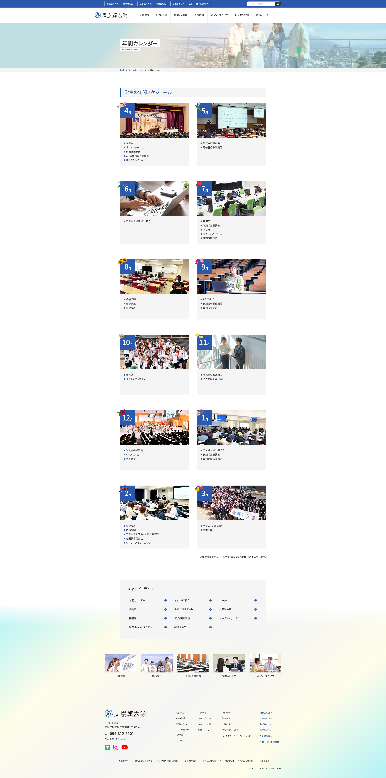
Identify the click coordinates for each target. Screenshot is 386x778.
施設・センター (204, 730)
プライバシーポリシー (232, 730)
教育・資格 (180, 718)
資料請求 (226, 718)
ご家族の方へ (266, 736)
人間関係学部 (183, 729)
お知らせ (226, 712)
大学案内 (180, 712)
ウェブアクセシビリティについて (236, 736)
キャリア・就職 (204, 724)
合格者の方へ (266, 718)
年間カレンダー (154, 70)
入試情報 (202, 712)
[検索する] (278, 4)
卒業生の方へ (266, 730)
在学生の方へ (266, 724)
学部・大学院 (182, 724)
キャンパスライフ (135, 70)
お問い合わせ (228, 724)
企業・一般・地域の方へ (270, 741)
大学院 (180, 740)
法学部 (180, 734)
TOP (122, 70)
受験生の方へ (266, 712)
